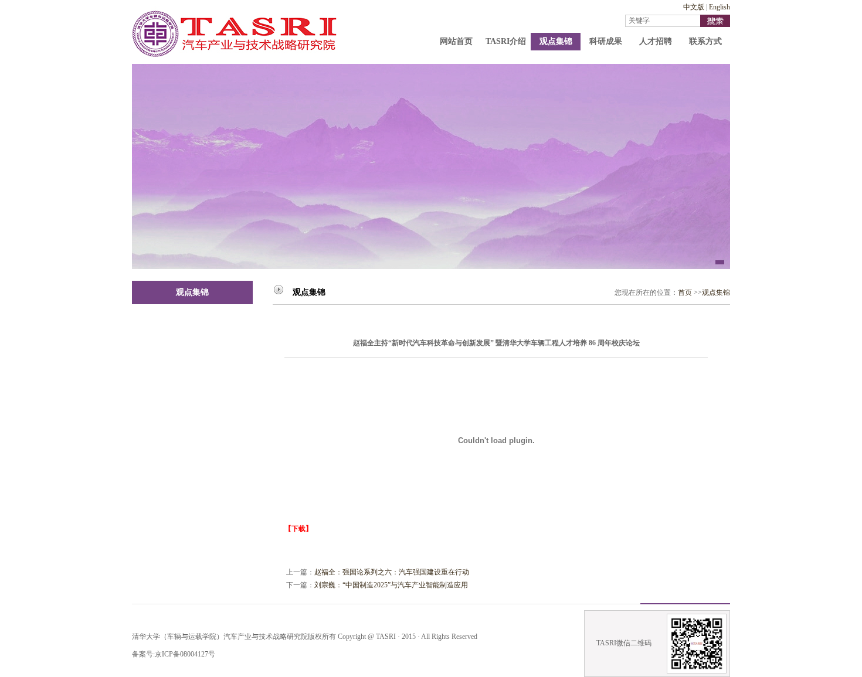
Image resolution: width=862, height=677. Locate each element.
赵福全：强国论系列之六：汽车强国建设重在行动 (391, 572)
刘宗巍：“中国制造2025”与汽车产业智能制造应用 (391, 585)
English (719, 7)
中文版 (693, 7)
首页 (685, 292)
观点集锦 (716, 292)
